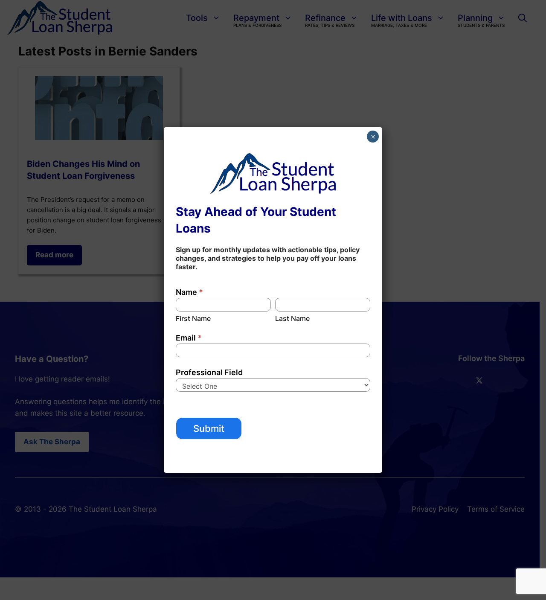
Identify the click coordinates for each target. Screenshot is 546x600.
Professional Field (209, 372)
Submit (208, 428)
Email (189, 337)
